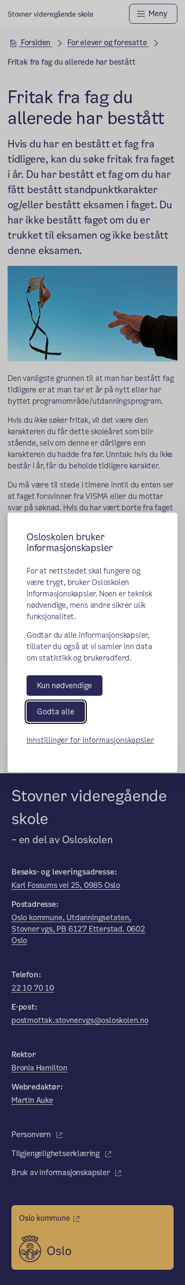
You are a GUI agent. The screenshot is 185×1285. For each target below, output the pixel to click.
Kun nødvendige (64, 685)
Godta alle (55, 711)
